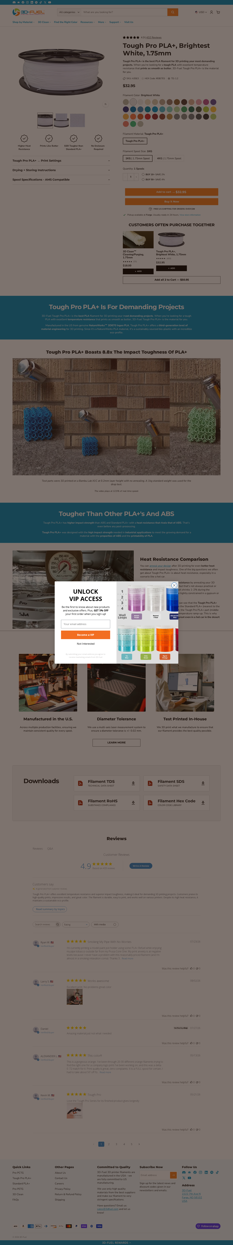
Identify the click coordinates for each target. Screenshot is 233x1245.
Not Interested (85, 643)
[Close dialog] (174, 585)
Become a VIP (85, 635)
